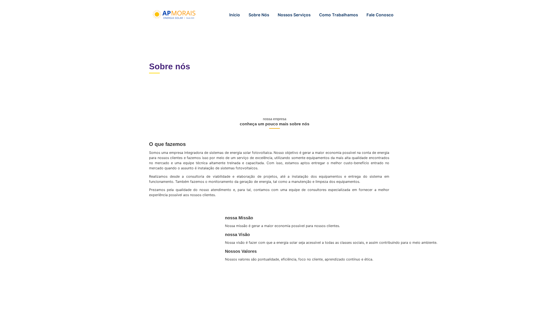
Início (234, 14)
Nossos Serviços (294, 14)
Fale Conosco (380, 14)
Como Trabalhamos (338, 14)
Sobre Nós (259, 14)
